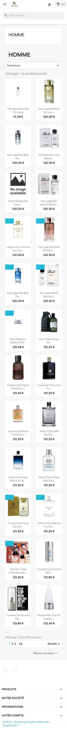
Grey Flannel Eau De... (49, 340)
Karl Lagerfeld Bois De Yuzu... (49, 110)
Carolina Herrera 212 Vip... (18, 617)
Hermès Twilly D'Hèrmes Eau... (18, 571)
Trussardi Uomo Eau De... (49, 386)
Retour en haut (46, 653)
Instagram (15, 669)
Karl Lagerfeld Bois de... (18, 156)
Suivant (54, 644)
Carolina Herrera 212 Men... (49, 571)
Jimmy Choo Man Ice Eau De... (49, 524)
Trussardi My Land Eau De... (18, 524)
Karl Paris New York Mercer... (49, 156)
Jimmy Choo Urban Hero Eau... (49, 479)
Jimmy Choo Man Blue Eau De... (18, 479)
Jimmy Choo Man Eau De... (49, 433)
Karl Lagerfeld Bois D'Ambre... (49, 248)
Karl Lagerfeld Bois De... (18, 294)
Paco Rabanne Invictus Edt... (18, 340)
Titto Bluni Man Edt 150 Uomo (18, 110)
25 (21, 643)
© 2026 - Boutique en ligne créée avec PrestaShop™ (26, 723)
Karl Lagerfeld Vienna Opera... (49, 202)
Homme (17, 35)
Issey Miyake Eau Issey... (18, 202)
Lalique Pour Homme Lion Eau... (18, 248)
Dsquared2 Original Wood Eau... (18, 386)
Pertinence (33, 66)
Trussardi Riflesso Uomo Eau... (18, 433)
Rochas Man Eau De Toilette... (48, 617)
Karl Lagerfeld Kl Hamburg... (49, 294)
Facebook (5, 669)
